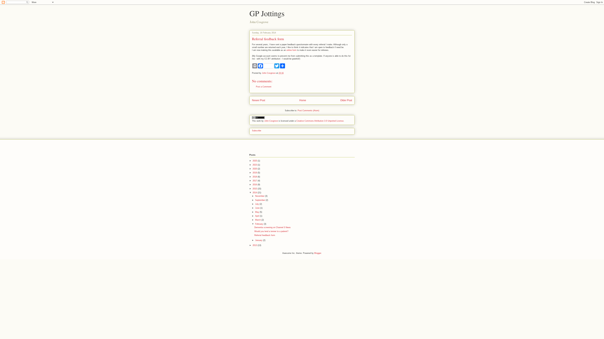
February (259, 224)
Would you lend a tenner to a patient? (271, 231)
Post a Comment (263, 86)
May (257, 212)
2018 (255, 177)
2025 (255, 161)
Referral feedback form (264, 235)
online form (291, 50)
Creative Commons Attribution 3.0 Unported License (320, 121)
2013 (255, 245)
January (259, 240)
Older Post (346, 100)
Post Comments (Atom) (308, 110)
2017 (255, 180)
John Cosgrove (271, 121)
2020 (255, 169)
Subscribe (256, 130)
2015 (255, 188)
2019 (255, 172)
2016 (255, 184)
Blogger (317, 253)
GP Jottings (267, 13)
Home (302, 100)
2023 (255, 165)
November (260, 196)
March (258, 220)
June (257, 208)
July (257, 204)
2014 (255, 192)
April (257, 216)
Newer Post (258, 100)
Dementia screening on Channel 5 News (272, 227)
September (260, 200)
